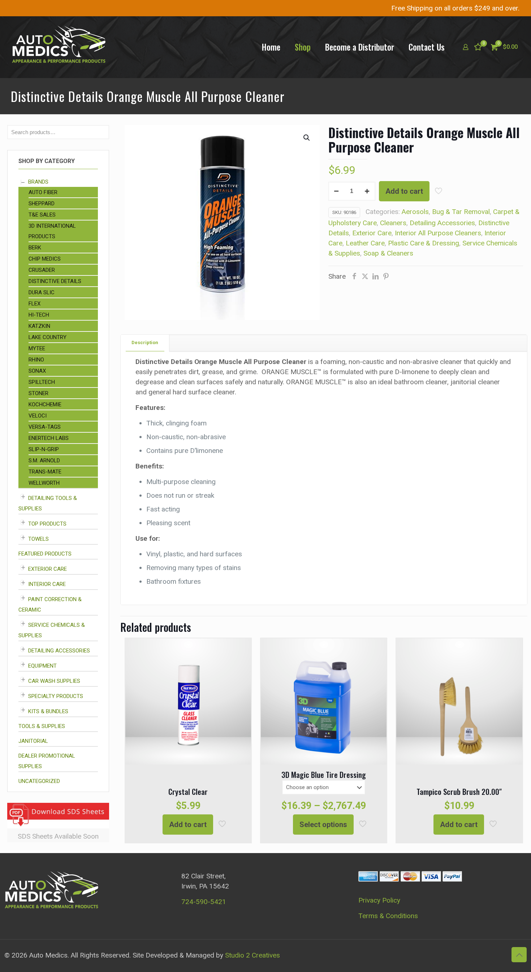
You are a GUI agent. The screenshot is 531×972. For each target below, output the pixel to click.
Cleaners (393, 223)
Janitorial (33, 741)
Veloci (38, 415)
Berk (35, 247)
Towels (38, 539)
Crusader (42, 270)
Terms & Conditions (388, 916)
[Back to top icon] (519, 954)
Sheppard (42, 203)
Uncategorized (39, 781)
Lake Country (47, 337)
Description (144, 342)
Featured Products (45, 554)
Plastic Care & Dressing (423, 243)
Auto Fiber (43, 192)
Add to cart (404, 191)
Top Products (47, 524)
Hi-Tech (39, 315)
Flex (34, 303)
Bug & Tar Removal (461, 211)
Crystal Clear (188, 791)
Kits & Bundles (48, 711)
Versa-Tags (45, 427)
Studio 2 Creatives (252, 955)
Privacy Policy (379, 900)
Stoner (38, 393)
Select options (323, 824)
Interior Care (47, 584)
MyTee (37, 348)
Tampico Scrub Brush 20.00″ (459, 791)
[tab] (145, 343)
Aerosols (415, 211)
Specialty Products (55, 696)
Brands (38, 182)
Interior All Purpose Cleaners (438, 233)
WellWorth (44, 483)
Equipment (42, 666)
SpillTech (42, 382)
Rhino (36, 359)
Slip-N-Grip (44, 449)
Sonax (37, 371)
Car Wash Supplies (54, 681)
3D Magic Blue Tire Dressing (323, 774)
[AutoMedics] (58, 47)
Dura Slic (42, 292)
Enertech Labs (49, 438)
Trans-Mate (45, 471)
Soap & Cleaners (388, 253)
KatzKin (39, 326)
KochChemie (45, 404)
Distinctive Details (55, 281)
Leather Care (365, 243)
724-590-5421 (203, 902)
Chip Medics (45, 259)
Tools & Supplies (41, 726)
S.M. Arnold (44, 460)
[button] (307, 137)
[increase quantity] (367, 191)
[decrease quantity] (336, 191)
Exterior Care (372, 233)
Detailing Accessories (442, 223)
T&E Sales (42, 214)
